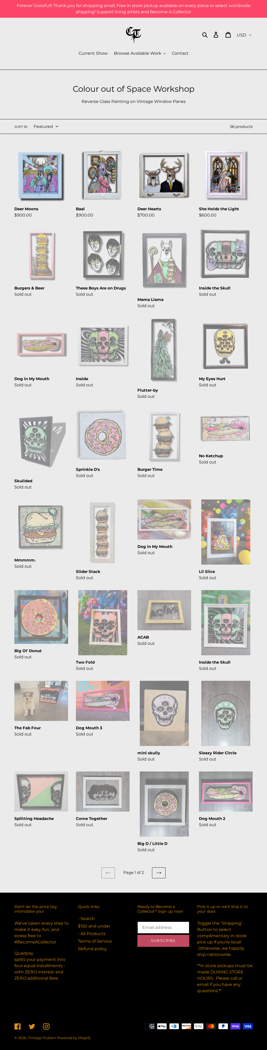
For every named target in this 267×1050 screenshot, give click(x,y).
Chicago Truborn (42, 1038)
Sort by (21, 127)
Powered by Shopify (74, 1038)
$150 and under (94, 926)
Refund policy (92, 948)
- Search (86, 918)
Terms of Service (95, 941)
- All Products (92, 933)
